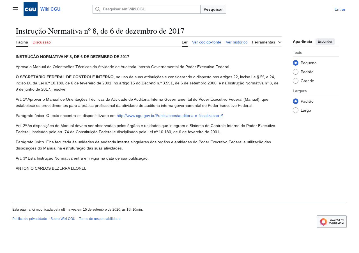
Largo (306, 110)
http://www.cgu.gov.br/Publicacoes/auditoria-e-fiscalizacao (168, 115)
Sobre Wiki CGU (62, 219)
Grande (307, 80)
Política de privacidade (29, 219)
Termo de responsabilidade (100, 219)
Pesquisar (213, 9)
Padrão (307, 71)
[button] (15, 9)
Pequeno (309, 62)
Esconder (325, 41)
